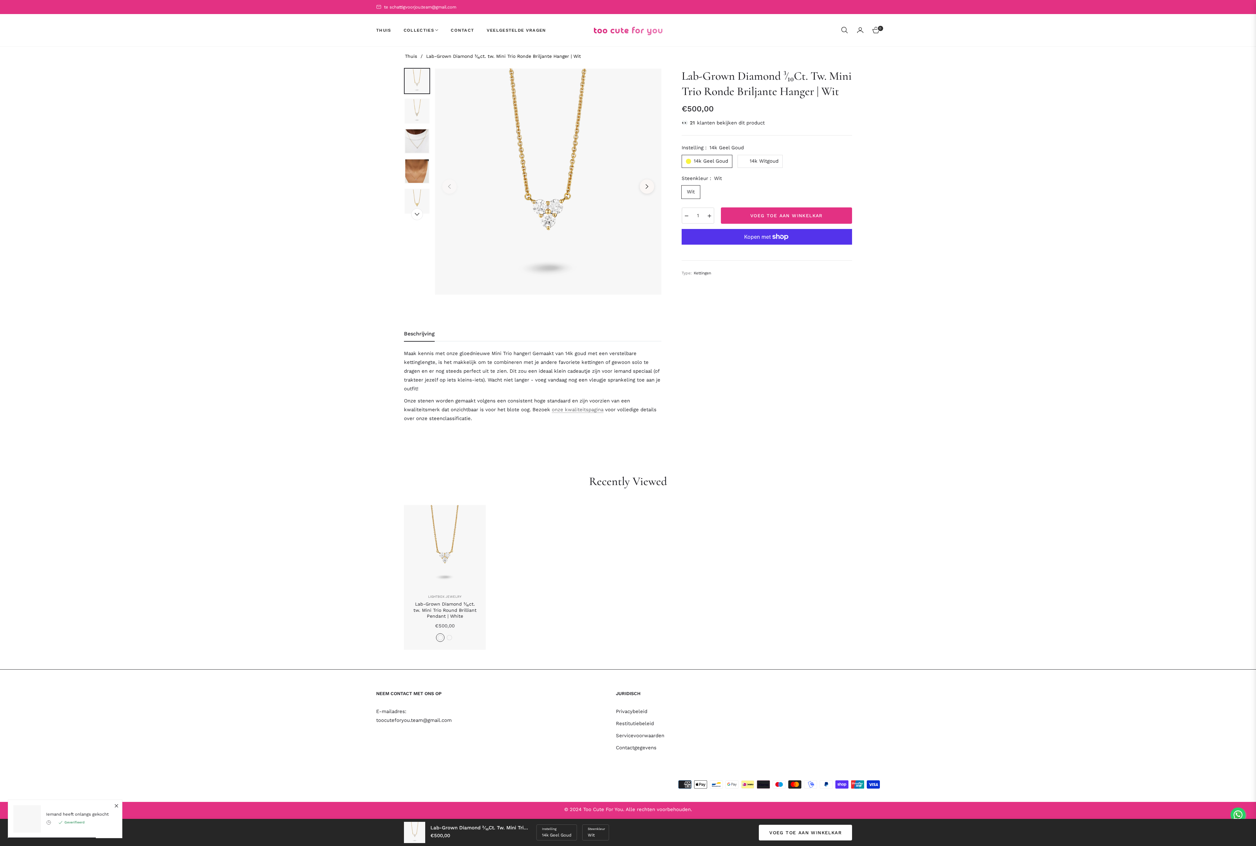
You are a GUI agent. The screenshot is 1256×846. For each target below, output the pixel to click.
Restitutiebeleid (635, 723)
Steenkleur (596, 829)
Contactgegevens (636, 748)
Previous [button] (449, 186)
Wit (691, 192)
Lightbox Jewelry (445, 596)
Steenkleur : (702, 178)
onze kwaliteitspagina (577, 410)
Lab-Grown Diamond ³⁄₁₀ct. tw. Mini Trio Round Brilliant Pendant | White (445, 609)
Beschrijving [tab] (419, 334)
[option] (548, 182)
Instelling (549, 829)
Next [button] (647, 186)
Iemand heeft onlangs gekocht (77, 814)
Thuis (411, 56)
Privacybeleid (631, 711)
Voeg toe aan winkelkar (805, 832)
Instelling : (713, 148)
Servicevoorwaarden (640, 736)
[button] (844, 30)
